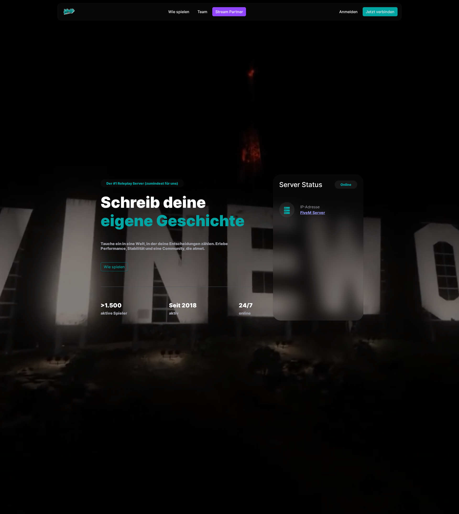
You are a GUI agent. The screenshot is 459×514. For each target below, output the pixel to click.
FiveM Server (312, 212)
